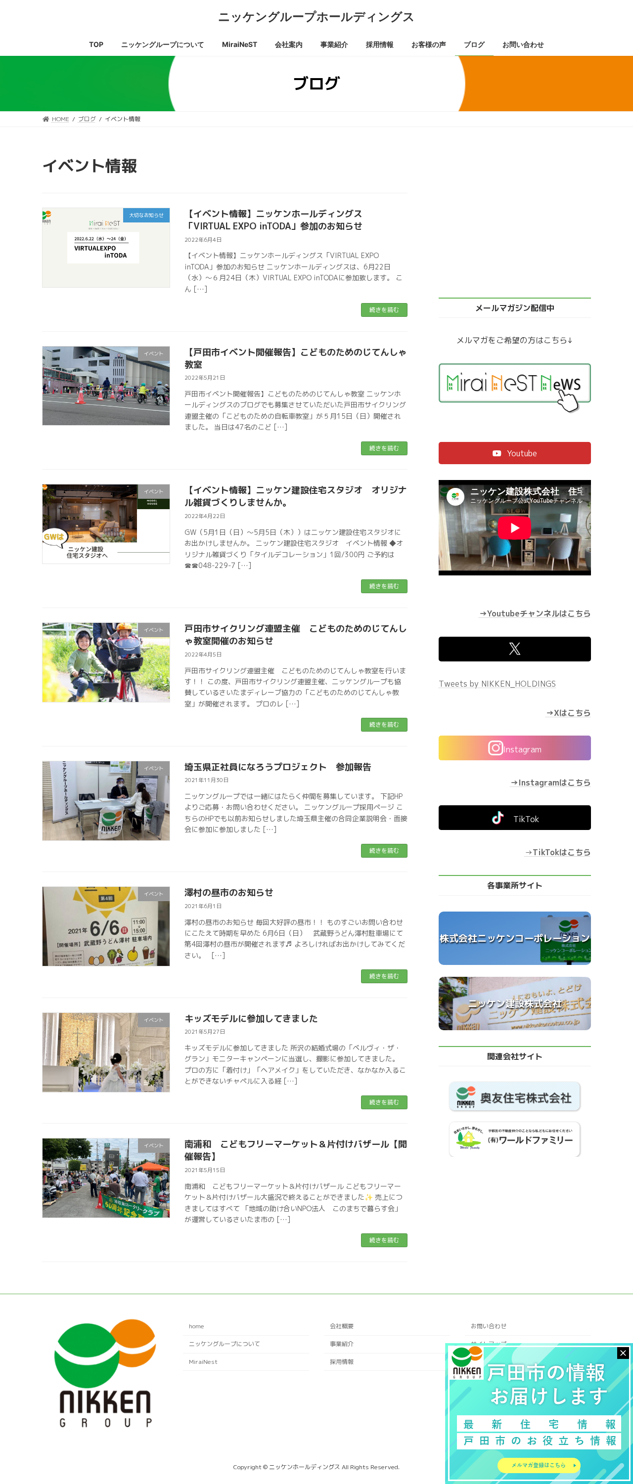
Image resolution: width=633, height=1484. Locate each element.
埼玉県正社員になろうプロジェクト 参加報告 (277, 767)
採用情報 (342, 1361)
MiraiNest (203, 1361)
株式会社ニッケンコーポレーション (515, 938)
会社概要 (342, 1326)
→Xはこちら (568, 712)
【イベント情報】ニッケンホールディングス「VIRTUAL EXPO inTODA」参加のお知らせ (273, 220)
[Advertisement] (515, 218)
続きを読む (384, 310)
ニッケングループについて (224, 1344)
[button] (515, 453)
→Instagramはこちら (550, 782)
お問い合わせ (488, 1326)
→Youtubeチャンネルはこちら (535, 614)
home (196, 1326)
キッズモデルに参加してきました (251, 1018)
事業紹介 (342, 1344)
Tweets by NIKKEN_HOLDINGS (497, 683)
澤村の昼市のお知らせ (228, 892)
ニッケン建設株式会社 (515, 1003)
